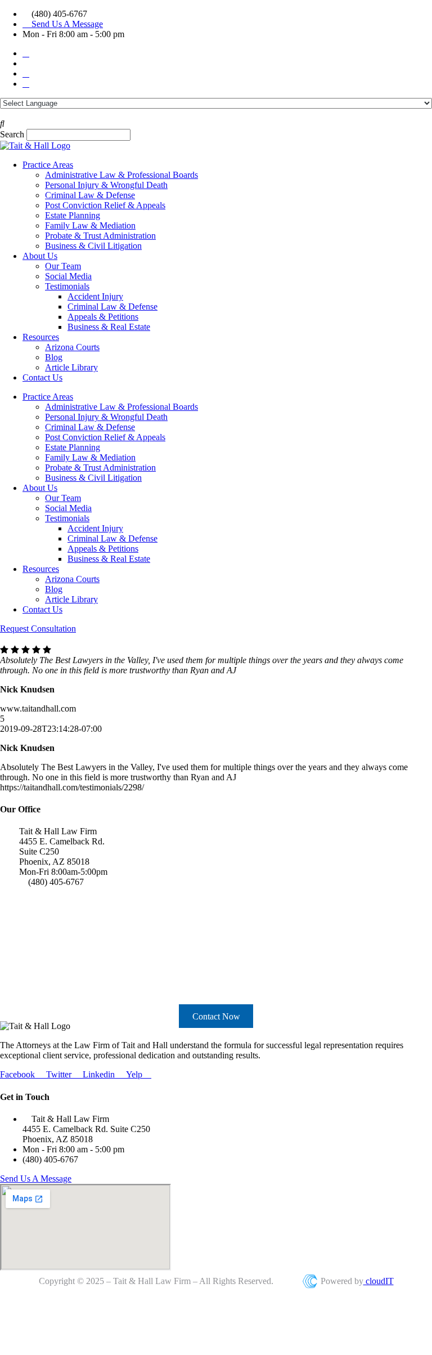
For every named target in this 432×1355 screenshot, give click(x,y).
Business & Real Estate (109, 327)
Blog (53, 357)
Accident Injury (95, 296)
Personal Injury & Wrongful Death (106, 185)
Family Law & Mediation (90, 225)
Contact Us (42, 377)
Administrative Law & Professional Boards (121, 175)
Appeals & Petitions (103, 316)
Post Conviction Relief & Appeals (105, 205)
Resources (40, 337)
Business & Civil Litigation (93, 246)
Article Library (71, 367)
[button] (216, 124)
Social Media (68, 276)
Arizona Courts (72, 347)
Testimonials (67, 286)
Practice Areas (47, 164)
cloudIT (378, 1281)
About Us (39, 256)
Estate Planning (72, 215)
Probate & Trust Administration (100, 235)
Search (12, 134)
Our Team (63, 266)
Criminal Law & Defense (90, 195)
